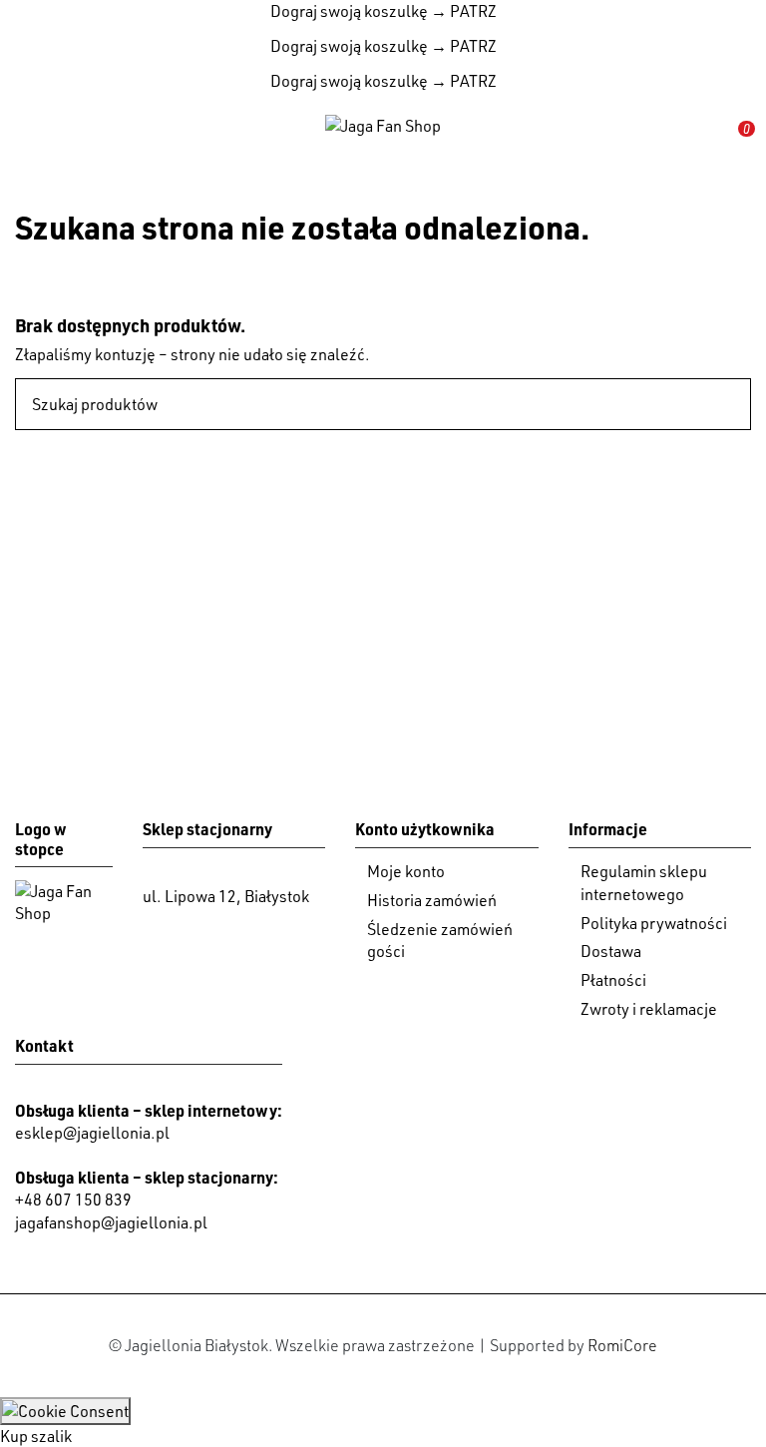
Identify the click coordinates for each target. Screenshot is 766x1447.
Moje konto (406, 871)
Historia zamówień (432, 900)
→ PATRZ (462, 11)
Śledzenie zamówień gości (440, 940)
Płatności (613, 980)
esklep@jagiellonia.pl (92, 1133)
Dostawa (610, 951)
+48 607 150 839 (73, 1199)
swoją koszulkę (349, 11)
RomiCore (622, 1345)
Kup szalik (36, 1436)
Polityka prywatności (653, 923)
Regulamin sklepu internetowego (643, 882)
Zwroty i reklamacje (648, 1009)
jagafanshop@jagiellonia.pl (111, 1222)
